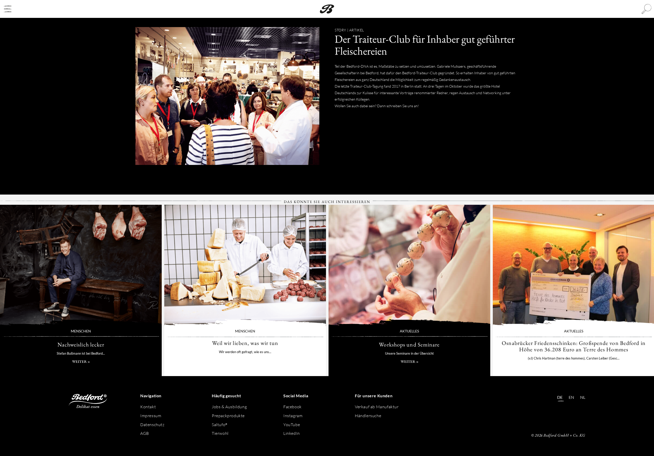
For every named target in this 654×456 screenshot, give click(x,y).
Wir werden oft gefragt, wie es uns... (245, 352)
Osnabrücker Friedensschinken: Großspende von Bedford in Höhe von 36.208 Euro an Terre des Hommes (574, 346)
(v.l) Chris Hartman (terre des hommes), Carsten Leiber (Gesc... (574, 358)
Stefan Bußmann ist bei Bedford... (81, 353)
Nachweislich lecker (81, 265)
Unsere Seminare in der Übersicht (409, 353)
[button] (7, 9)
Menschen (81, 331)
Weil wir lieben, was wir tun (245, 265)
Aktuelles (409, 331)
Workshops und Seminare (409, 265)
